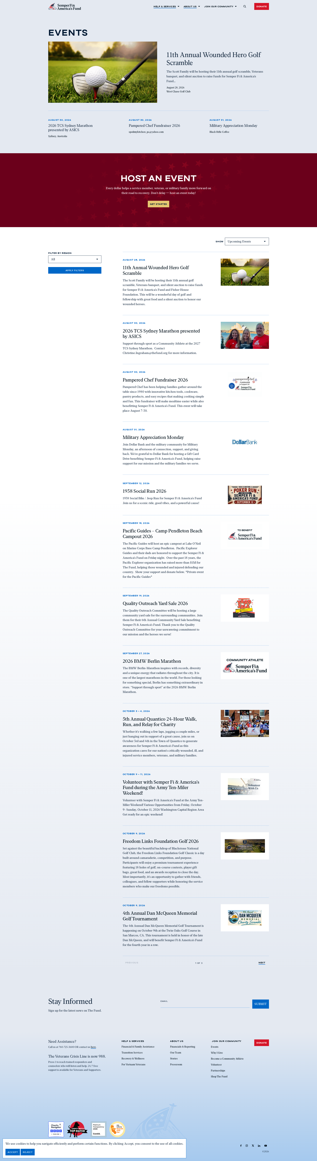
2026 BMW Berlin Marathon (152, 661)
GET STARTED (158, 204)
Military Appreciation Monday (153, 437)
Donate (261, 6)
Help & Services (165, 6)
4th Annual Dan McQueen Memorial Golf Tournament (160, 916)
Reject (28, 1152)
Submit (260, 1004)
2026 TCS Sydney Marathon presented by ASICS (161, 333)
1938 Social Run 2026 (144, 491)
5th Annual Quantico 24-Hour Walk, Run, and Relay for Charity (160, 721)
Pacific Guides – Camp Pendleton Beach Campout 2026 (163, 533)
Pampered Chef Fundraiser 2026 (155, 380)
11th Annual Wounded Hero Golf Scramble (156, 270)
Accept (13, 1152)
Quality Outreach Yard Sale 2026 (155, 603)
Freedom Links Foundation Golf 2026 (161, 841)
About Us (190, 6)
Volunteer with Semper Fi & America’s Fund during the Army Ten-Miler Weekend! (161, 787)
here (93, 1047)
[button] (244, 6)
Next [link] (262, 962)
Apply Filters (75, 270)
